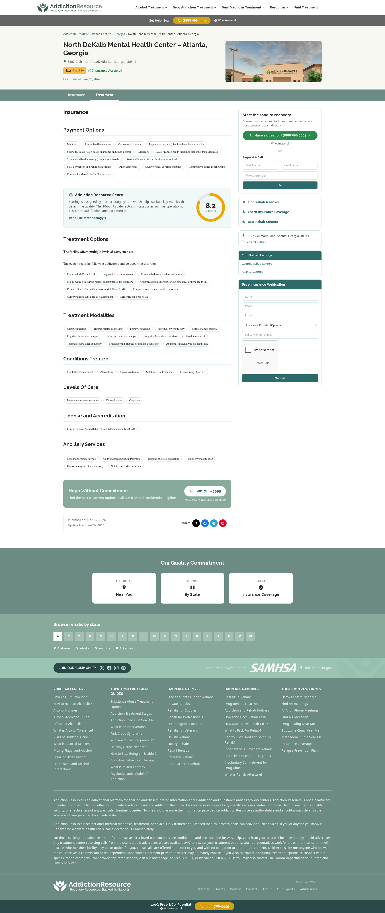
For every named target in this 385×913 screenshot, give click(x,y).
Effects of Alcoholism (68, 724)
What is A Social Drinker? (71, 744)
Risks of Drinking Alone (70, 737)
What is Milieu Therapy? (128, 767)
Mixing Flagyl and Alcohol (72, 750)
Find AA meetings (295, 704)
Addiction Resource (76, 34)
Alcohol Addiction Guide (71, 717)
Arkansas (126, 648)
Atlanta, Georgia (252, 272)
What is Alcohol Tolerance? (73, 730)
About (267, 889)
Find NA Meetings (295, 717)
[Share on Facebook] (205, 523)
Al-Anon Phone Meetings (300, 710)
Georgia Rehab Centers (257, 264)
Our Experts (286, 889)
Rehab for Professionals (185, 717)
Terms (220, 889)
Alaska (85, 648)
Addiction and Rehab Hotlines (247, 710)
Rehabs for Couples (182, 710)
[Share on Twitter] (196, 523)
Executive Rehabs (181, 757)
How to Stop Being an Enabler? (133, 753)
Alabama (64, 648)
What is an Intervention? (129, 727)
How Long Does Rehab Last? (245, 717)
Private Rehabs (179, 704)
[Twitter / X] (102, 668)
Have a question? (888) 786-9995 (280, 135)
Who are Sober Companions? (132, 740)
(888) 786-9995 (194, 20)
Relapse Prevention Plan (300, 750)
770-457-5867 (256, 242)
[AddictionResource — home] (69, 7)
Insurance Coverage (297, 744)
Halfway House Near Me (128, 747)
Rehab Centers (101, 34)
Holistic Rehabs (179, 737)
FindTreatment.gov (317, 668)
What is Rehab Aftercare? (243, 774)
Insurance (76, 95)
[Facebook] (109, 668)
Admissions (308, 889)
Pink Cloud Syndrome (126, 733)
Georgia (120, 34)
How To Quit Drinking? (70, 697)
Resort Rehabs (178, 750)
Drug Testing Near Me (298, 724)
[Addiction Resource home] (92, 885)
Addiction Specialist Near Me (132, 720)
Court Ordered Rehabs (184, 764)
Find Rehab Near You (264, 202)
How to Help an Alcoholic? (72, 704)
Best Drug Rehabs (238, 697)
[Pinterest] (123, 668)
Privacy (235, 889)
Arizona (104, 648)
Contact (251, 889)
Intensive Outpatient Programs (248, 756)
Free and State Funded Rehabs (190, 697)
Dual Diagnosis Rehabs (185, 724)
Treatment (105, 95)
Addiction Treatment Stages (131, 713)
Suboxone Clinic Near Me (300, 730)
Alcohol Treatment (149, 7)
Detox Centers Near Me (299, 697)
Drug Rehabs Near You (242, 704)
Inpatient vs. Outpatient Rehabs (248, 749)
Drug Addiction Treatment (193, 7)
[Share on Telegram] (214, 523)
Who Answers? (227, 20)
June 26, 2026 (91, 79)
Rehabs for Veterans (183, 730)
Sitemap (204, 889)
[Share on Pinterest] (223, 523)
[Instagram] (116, 668)
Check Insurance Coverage (268, 212)
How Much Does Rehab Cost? (246, 724)
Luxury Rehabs (179, 744)
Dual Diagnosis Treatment (241, 7)
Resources (278, 7)
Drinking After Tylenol (69, 757)
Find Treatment (306, 7)
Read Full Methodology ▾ (87, 218)
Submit (280, 378)
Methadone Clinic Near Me (302, 737)
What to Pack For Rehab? (243, 730)
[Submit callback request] (280, 185)
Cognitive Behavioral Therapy (132, 760)
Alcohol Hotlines (65, 710)
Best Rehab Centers (263, 222)
